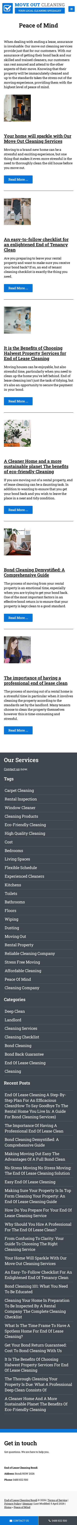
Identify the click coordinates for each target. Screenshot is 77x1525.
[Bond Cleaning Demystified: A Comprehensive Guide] (17, 554)
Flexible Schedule (21, 867)
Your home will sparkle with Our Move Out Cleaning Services (37, 138)
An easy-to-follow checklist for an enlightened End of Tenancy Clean (36, 244)
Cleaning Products (21, 816)
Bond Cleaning (18, 1045)
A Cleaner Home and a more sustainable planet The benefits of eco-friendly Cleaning (36, 466)
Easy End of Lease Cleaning (30, 1181)
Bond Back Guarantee (24, 1054)
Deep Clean (15, 1011)
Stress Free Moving (22, 962)
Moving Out (15, 936)
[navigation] (71, 9)
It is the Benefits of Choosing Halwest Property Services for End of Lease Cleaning (35, 353)
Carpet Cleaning (19, 790)
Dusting (12, 927)
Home (7, 1507)
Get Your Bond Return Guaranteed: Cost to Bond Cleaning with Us (36, 1347)
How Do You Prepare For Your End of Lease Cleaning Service (38, 1212)
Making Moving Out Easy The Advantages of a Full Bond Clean (35, 1156)
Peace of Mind (18, 979)
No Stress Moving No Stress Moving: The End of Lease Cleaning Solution (38, 1170)
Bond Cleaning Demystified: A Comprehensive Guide (34, 572)
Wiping (11, 919)
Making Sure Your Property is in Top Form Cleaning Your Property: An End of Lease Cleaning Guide (38, 1196)
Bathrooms (15, 901)
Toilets (11, 893)
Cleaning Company (22, 987)
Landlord (13, 1019)
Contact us (12, 769)
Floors (10, 910)
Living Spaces (17, 859)
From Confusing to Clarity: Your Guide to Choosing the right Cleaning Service (34, 1244)
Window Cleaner (20, 807)
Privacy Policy (12, 1503)
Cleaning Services (21, 1028)
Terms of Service (57, 1500)
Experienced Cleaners (24, 876)
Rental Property (19, 944)
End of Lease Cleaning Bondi (20, 1500)
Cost (9, 841)
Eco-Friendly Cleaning (25, 824)
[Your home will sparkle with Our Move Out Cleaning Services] (17, 120)
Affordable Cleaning (23, 970)
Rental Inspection (21, 799)
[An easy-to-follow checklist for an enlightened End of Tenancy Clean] (17, 224)
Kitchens (13, 884)
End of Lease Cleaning (25, 1062)
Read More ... (18, 179)
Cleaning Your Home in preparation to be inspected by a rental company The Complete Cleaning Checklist (37, 1308)
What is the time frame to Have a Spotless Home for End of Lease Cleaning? (37, 1331)
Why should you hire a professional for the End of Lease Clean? (38, 1227)
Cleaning (13, 1071)
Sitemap (27, 1503)
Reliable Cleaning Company (30, 953)
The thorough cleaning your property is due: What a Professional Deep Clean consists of (38, 1384)
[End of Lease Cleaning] (33, 12)
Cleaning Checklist (22, 1036)
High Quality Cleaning (25, 833)
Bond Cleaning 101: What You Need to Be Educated (36, 1288)
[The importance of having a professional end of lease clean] (17, 662)
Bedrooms (14, 850)
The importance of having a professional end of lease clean (36, 680)
